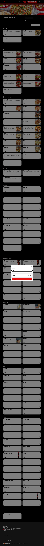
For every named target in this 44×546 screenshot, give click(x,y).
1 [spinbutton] (29, 275)
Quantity (13, 275)
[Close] (31, 266)
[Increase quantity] (31, 275)
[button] (22, 279)
